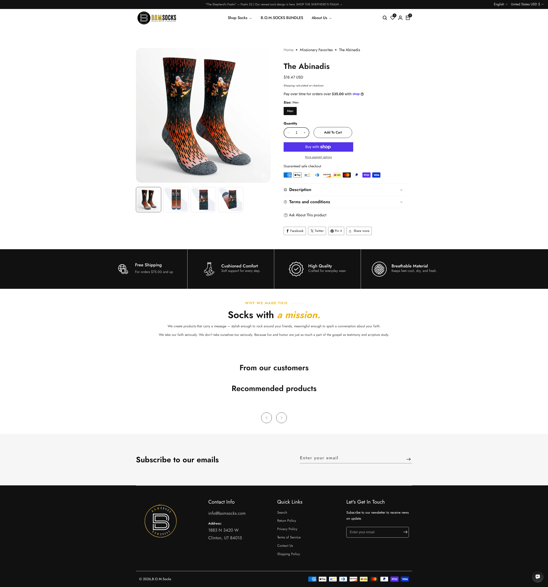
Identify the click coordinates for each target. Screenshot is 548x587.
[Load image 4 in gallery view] (230, 199)
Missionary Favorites (316, 50)
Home (288, 50)
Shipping (289, 85)
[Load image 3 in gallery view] (203, 199)
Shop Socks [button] (238, 18)
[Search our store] (385, 17)
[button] (266, 417)
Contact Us (285, 545)
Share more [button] (361, 230)
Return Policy (286, 520)
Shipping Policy (288, 553)
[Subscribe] (408, 460)
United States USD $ (526, 4)
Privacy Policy (287, 528)
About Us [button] (320, 18)
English (499, 4)
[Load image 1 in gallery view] (148, 199)
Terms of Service (289, 537)
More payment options (318, 157)
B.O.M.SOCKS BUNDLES (282, 18)
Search (282, 512)
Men (290, 110)
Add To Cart (333, 132)
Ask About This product (307, 215)
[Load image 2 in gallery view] (176, 199)
